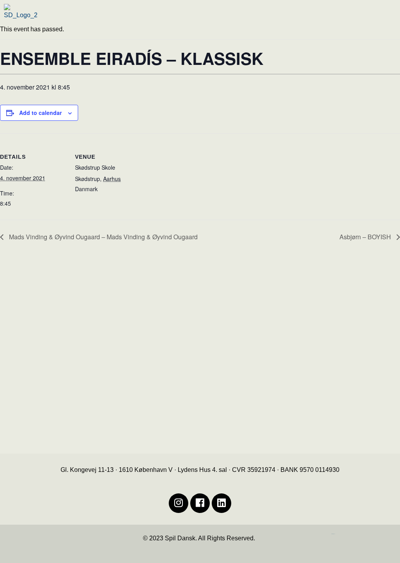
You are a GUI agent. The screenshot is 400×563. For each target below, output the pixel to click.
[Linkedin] (221, 503)
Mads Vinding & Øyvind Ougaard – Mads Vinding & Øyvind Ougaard (102, 236)
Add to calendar (40, 113)
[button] (301, 17)
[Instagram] (178, 503)
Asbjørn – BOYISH (366, 236)
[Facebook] (200, 503)
